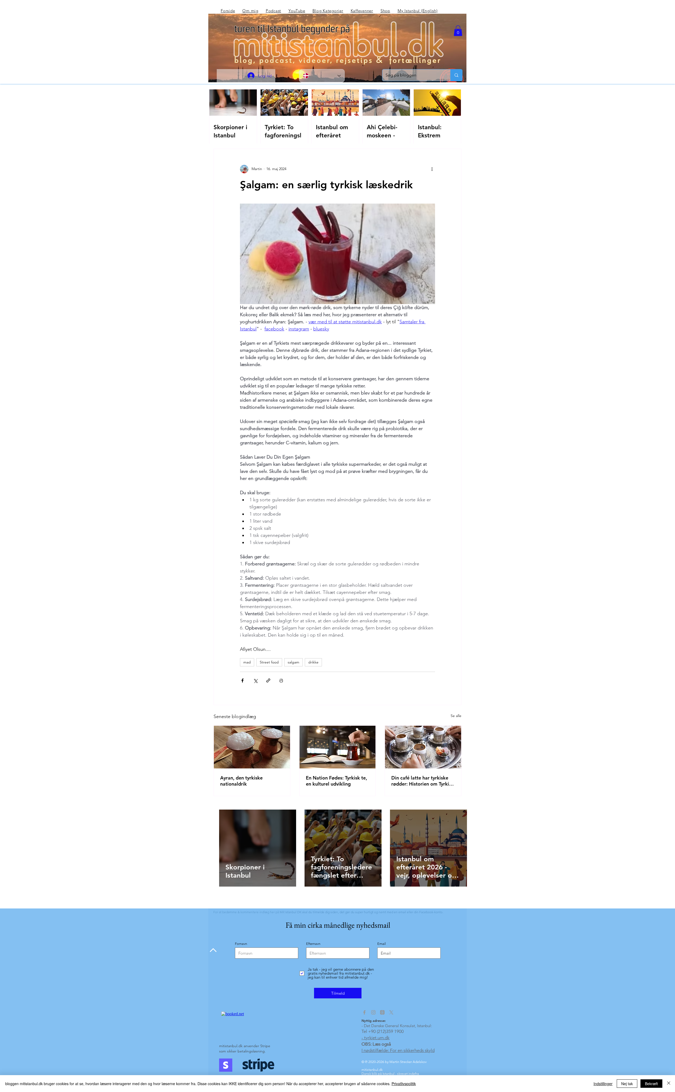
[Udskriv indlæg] (281, 680)
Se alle (456, 715)
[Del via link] (268, 680)
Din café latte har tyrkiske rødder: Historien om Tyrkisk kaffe (422, 781)
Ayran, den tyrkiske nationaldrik (241, 781)
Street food (269, 662)
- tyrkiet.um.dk (375, 1037)
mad (247, 662)
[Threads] (382, 1012)
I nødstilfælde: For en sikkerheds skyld (398, 1050)
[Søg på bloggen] (456, 75)
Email (381, 943)
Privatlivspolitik (404, 1083)
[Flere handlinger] (432, 169)
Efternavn (313, 943)
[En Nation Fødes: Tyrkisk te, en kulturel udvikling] (338, 747)
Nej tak (627, 1083)
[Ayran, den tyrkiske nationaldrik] (252, 747)
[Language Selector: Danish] (322, 75)
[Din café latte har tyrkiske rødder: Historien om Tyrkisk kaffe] (423, 747)
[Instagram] (373, 1012)
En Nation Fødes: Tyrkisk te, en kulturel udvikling (336, 781)
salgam (293, 662)
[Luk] (669, 1083)
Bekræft (651, 1083)
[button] (458, 30)
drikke (313, 662)
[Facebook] (364, 1012)
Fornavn (241, 943)
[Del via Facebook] (242, 680)
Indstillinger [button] (603, 1083)
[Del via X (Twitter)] (255, 680)
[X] (391, 1012)
